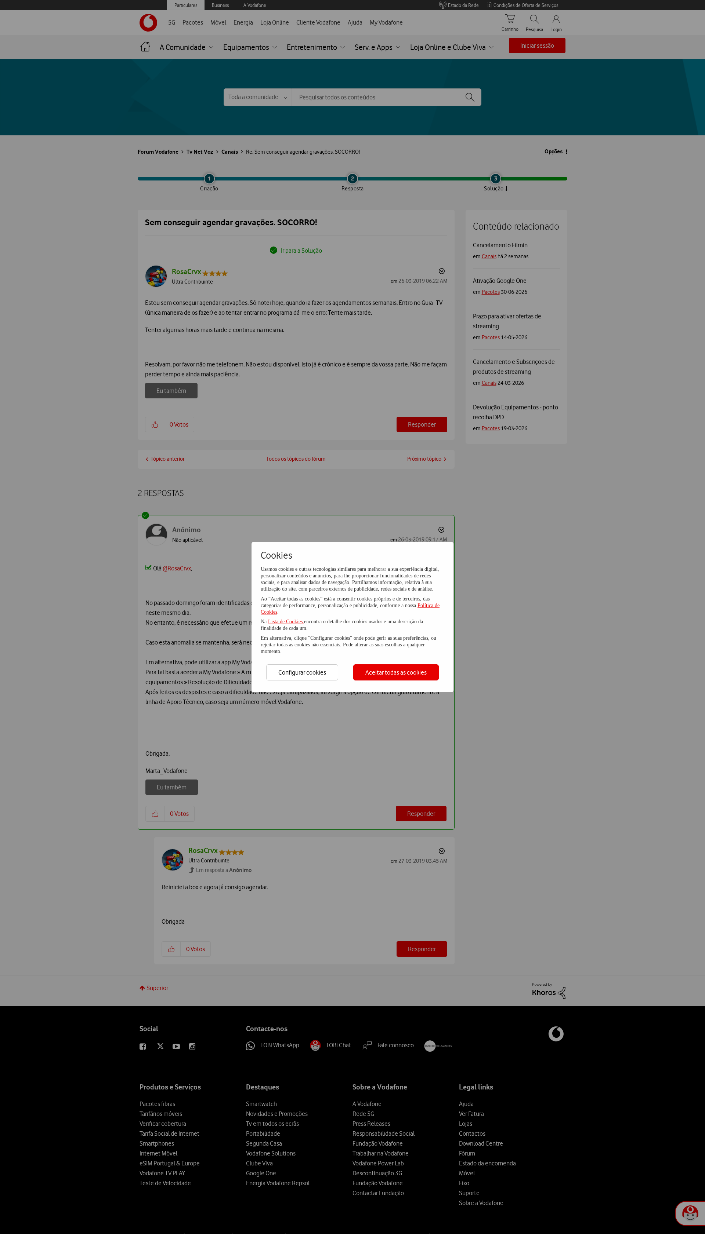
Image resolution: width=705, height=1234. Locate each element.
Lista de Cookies (286, 621)
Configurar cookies (302, 672)
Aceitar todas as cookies (396, 672)
